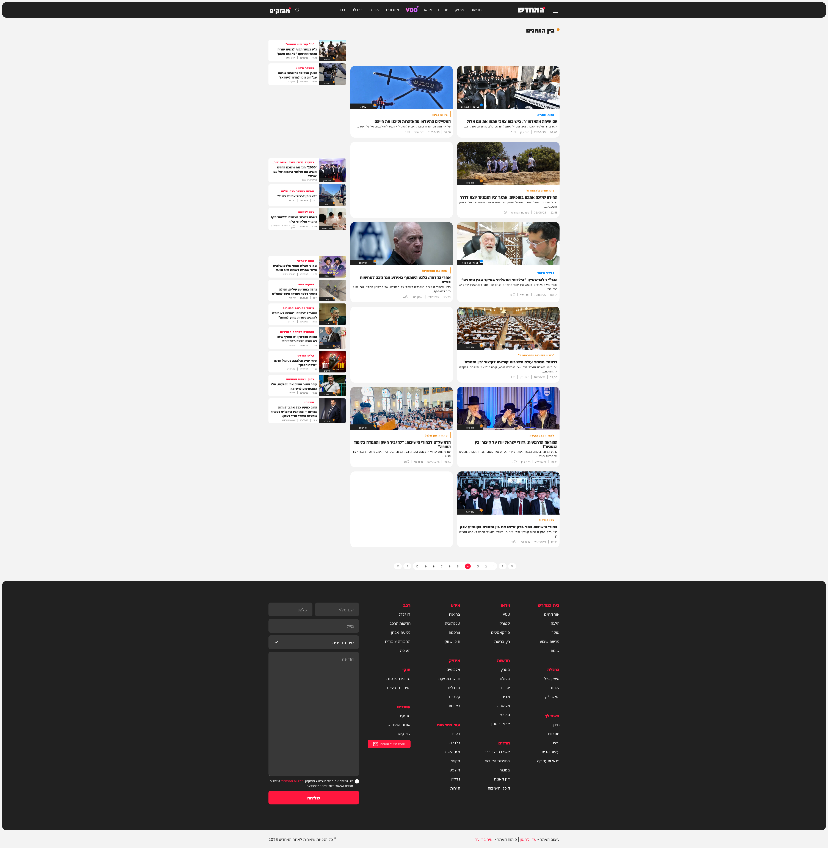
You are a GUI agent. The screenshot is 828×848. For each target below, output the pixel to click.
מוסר (555, 632)
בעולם (505, 678)
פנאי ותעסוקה (548, 760)
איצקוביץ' (552, 678)
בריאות (454, 614)
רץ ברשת (502, 641)
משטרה (503, 705)
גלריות (374, 9)
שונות (555, 650)
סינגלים (454, 687)
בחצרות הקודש (497, 760)
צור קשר (404, 733)
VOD (412, 9)
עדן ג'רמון (528, 839)
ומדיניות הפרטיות (292, 780)
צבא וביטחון (500, 723)
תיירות (455, 787)
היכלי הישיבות (499, 787)
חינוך (556, 724)
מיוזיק (459, 9)
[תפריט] (553, 9)
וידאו (428, 9)
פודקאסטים (500, 632)
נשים (556, 742)
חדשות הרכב (400, 623)
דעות (456, 733)
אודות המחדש (399, 724)
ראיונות (454, 705)
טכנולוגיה (452, 623)
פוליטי (505, 714)
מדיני (506, 696)
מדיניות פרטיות (398, 678)
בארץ (505, 669)
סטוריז (504, 623)
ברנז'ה (357, 9)
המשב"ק (552, 696)
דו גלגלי (404, 614)
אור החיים (552, 614)
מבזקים (404, 715)
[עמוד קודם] (503, 566)
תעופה (405, 650)
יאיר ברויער (484, 839)
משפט (455, 769)
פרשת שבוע (550, 641)
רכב (342, 9)
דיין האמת (502, 778)
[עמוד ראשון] (512, 566)
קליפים (454, 696)
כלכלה (454, 742)
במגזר (505, 769)
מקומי (455, 760)
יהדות (505, 687)
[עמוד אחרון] (398, 566)
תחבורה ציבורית (398, 641)
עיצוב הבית (550, 751)
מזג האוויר (452, 751)
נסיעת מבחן (401, 632)
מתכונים (392, 9)
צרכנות (454, 632)
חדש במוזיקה (449, 678)
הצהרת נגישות (399, 687)
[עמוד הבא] (407, 566)
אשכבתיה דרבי (497, 751)
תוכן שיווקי (452, 641)
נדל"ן (455, 778)
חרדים (443, 9)
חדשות (475, 9)
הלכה (555, 623)
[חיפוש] (297, 10)
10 (417, 566)
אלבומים (453, 669)
